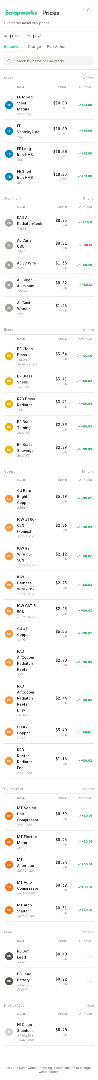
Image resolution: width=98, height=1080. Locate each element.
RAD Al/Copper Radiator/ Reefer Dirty (25, 698)
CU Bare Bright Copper (24, 496)
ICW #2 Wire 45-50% (24, 554)
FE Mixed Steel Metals (25, 103)
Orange (34, 46)
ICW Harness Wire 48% (25, 583)
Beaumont (13, 46)
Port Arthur (56, 46)
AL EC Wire (26, 263)
